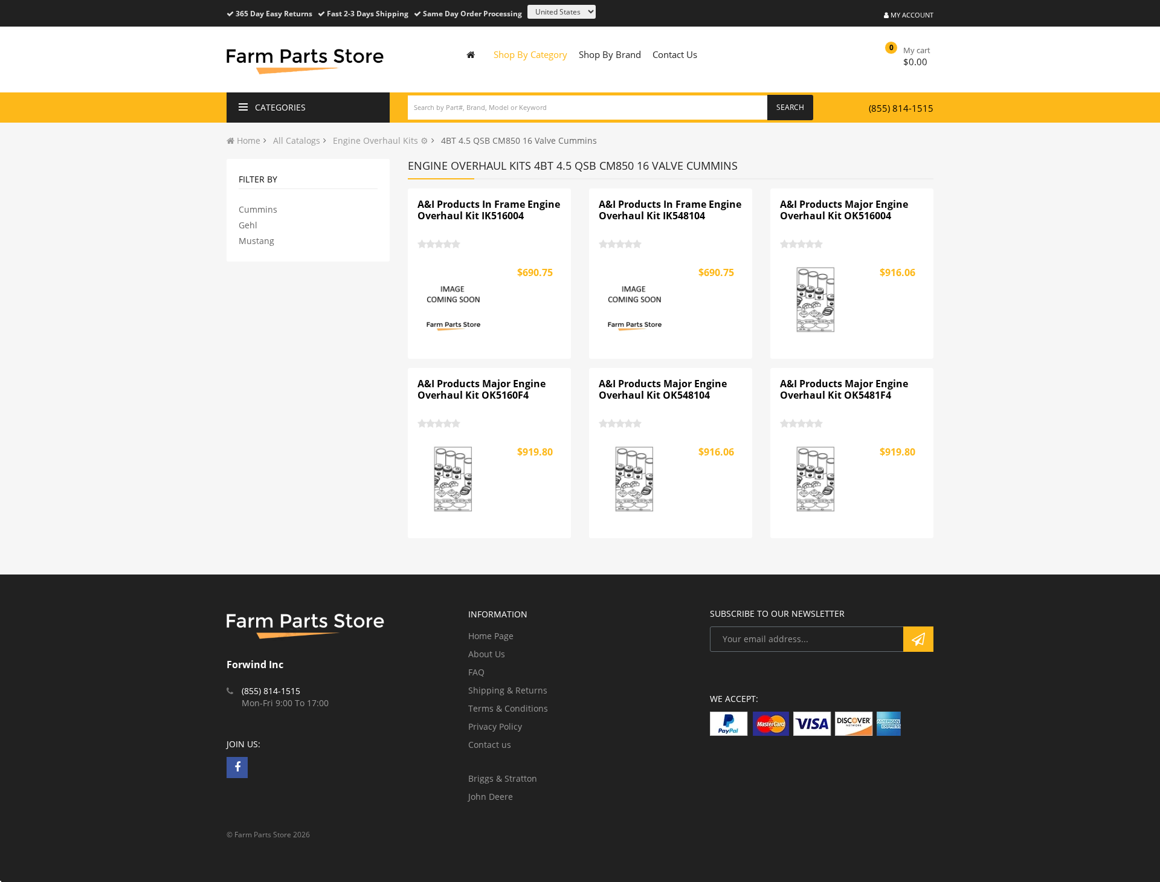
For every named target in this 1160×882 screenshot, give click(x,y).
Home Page (491, 636)
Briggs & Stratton (502, 778)
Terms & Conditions (508, 708)
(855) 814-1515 (901, 108)
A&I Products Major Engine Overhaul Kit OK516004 (844, 210)
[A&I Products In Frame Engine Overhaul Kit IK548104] (635, 299)
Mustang (256, 240)
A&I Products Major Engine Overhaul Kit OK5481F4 (844, 389)
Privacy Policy (495, 726)
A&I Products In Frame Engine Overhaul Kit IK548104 (670, 210)
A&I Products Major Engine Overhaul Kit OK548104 (663, 389)
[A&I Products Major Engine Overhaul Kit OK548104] (635, 479)
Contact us (489, 744)
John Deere (490, 796)
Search (790, 107)
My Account (911, 14)
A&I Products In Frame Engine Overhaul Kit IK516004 (488, 210)
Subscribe (918, 639)
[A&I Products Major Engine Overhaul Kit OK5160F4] (453, 479)
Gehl (248, 225)
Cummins (258, 209)
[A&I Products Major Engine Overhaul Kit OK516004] (816, 299)
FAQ (476, 672)
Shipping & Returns (507, 690)
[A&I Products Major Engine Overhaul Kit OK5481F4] (816, 479)
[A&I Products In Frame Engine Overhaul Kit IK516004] (453, 299)
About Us (486, 654)
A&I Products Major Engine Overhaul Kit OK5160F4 (481, 389)
